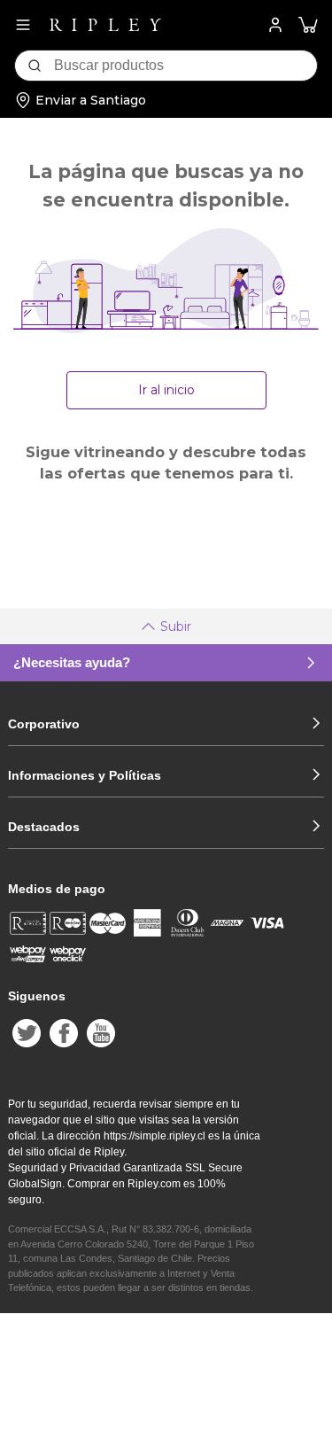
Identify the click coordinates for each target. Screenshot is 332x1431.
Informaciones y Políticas (84, 775)
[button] (308, 25)
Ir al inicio (166, 390)
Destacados (44, 827)
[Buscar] (34, 66)
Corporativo (44, 724)
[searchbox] (185, 66)
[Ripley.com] (105, 25)
